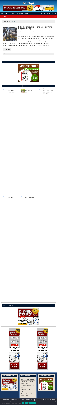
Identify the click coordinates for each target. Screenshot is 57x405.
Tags (21, 85)
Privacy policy (32, 402)
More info (7, 49)
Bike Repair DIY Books (22, 13)
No (26, 402)
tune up (28, 53)
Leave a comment (9, 53)
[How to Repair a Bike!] (28, 316)
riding (22, 53)
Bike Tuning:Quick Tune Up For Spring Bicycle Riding (36, 28)
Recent (4, 85)
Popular (9, 85)
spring (25, 53)
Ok (23, 402)
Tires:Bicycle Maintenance (27, 379)
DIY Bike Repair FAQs (29, 31)
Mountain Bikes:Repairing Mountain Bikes (11, 90)
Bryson (21, 31)
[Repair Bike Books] (28, 73)
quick (19, 53)
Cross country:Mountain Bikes (29, 90)
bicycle (15, 53)
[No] (55, 401)
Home (2, 13)
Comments (15, 85)
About (6, 13)
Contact (12, 13)
